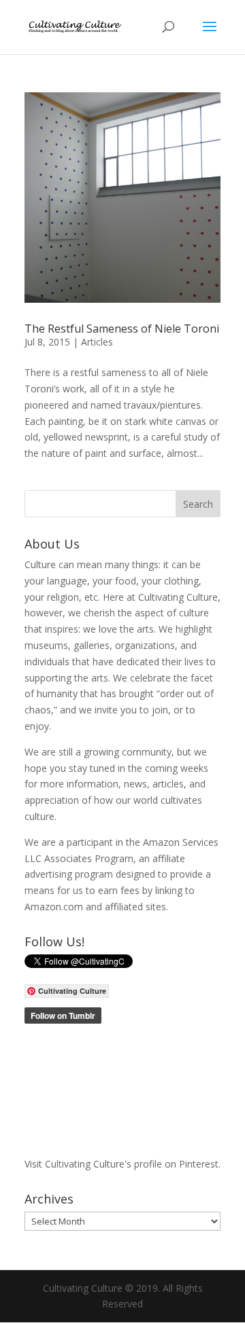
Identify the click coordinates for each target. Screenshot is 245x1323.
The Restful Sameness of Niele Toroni (121, 328)
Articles (97, 341)
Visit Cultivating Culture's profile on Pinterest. (122, 1163)
